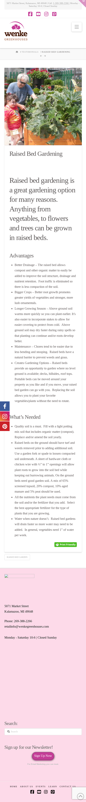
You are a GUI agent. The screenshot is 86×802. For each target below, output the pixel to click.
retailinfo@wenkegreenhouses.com (26, 626)
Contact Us (68, 786)
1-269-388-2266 (61, 3)
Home (13, 786)
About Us (26, 786)
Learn (52, 786)
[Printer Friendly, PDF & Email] (65, 544)
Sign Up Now (43, 755)
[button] (77, 27)
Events (41, 786)
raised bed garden (17, 557)
